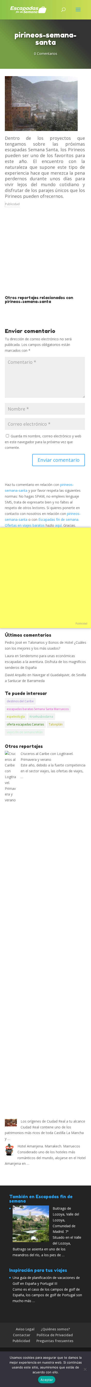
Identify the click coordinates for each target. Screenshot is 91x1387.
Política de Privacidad (55, 1335)
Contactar (21, 1335)
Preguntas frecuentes (54, 1340)
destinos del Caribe (20, 701)
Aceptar (47, 1380)
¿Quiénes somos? (55, 1329)
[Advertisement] (45, 255)
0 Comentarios (45, 53)
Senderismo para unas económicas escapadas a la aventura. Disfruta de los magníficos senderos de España (45, 661)
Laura (9, 655)
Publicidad (12, 204)
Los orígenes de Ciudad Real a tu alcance (53, 1121)
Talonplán (56, 724)
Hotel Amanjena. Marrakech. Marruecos (48, 1146)
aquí (58, 525)
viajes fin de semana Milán (25, 732)
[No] (85, 1369)
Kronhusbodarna (41, 716)
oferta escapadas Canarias (25, 724)
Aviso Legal (25, 1329)
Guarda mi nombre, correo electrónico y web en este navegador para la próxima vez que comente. (43, 442)
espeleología (16, 716)
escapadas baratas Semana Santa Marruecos (38, 709)
